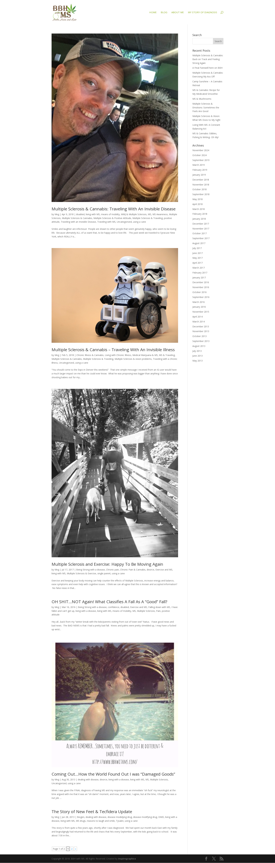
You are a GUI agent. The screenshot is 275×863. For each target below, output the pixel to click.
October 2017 (199, 233)
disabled (80, 214)
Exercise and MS (163, 569)
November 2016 (200, 287)
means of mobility (110, 214)
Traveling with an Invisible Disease (78, 221)
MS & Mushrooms (201, 98)
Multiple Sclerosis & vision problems (133, 358)
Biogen (80, 817)
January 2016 (199, 306)
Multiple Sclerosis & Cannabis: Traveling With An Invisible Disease (114, 209)
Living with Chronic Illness (118, 355)
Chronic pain (112, 569)
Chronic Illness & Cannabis (90, 355)
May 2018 (197, 199)
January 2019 (199, 174)
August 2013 (198, 346)
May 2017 (197, 257)
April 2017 (197, 262)
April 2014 (197, 316)
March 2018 (198, 209)
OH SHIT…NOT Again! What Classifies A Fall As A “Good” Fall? (109, 601)
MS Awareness (160, 214)
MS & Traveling (167, 355)
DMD (161, 817)
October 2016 (199, 292)
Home (153, 12)
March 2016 (198, 302)
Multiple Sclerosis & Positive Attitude (112, 218)
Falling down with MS (159, 607)
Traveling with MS (106, 221)
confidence (113, 607)
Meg (57, 214)
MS (149, 214)
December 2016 (200, 282)
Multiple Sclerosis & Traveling (147, 218)
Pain (158, 610)
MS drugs (81, 820)
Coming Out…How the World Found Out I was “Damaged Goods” (113, 774)
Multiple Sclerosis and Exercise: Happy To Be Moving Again (107, 564)
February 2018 (199, 213)
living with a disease (86, 610)
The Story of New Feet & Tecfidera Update (92, 811)
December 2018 (200, 179)
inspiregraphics (127, 858)
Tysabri (119, 820)
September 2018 (200, 194)
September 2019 (200, 160)
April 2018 (197, 204)
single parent (104, 573)
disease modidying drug (120, 817)
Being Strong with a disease (90, 569)
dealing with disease (88, 779)
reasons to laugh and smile (101, 820)
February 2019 (199, 169)
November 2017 (200, 228)
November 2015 (200, 311)
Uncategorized (124, 221)
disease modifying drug (145, 817)
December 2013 (200, 326)
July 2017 (197, 248)
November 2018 (200, 184)
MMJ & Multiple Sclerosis (134, 214)
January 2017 (199, 277)
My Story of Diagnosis (202, 12)
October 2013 (199, 336)
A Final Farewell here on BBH (207, 67)
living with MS (93, 214)
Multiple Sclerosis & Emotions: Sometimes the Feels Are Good (205, 107)
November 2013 (200, 331)
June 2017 (197, 253)
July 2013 (197, 350)
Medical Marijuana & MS (145, 355)
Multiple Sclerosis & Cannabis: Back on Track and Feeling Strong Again (207, 59)
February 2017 (199, 272)
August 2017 (198, 243)
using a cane (139, 221)
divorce (150, 569)
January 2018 (199, 218)
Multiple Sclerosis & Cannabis (77, 218)
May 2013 (197, 360)
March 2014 (198, 321)
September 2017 (200, 238)
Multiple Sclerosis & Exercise (81, 573)
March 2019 (198, 164)
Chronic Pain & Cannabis (132, 569)
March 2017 (198, 267)
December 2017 (200, 223)
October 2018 (199, 189)
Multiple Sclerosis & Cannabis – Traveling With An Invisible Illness (113, 349)
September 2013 (200, 341)
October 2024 (199, 155)
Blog (164, 12)
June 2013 (197, 355)
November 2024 (200, 150)
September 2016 (200, 297)
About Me (177, 12)
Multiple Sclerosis (146, 610)
